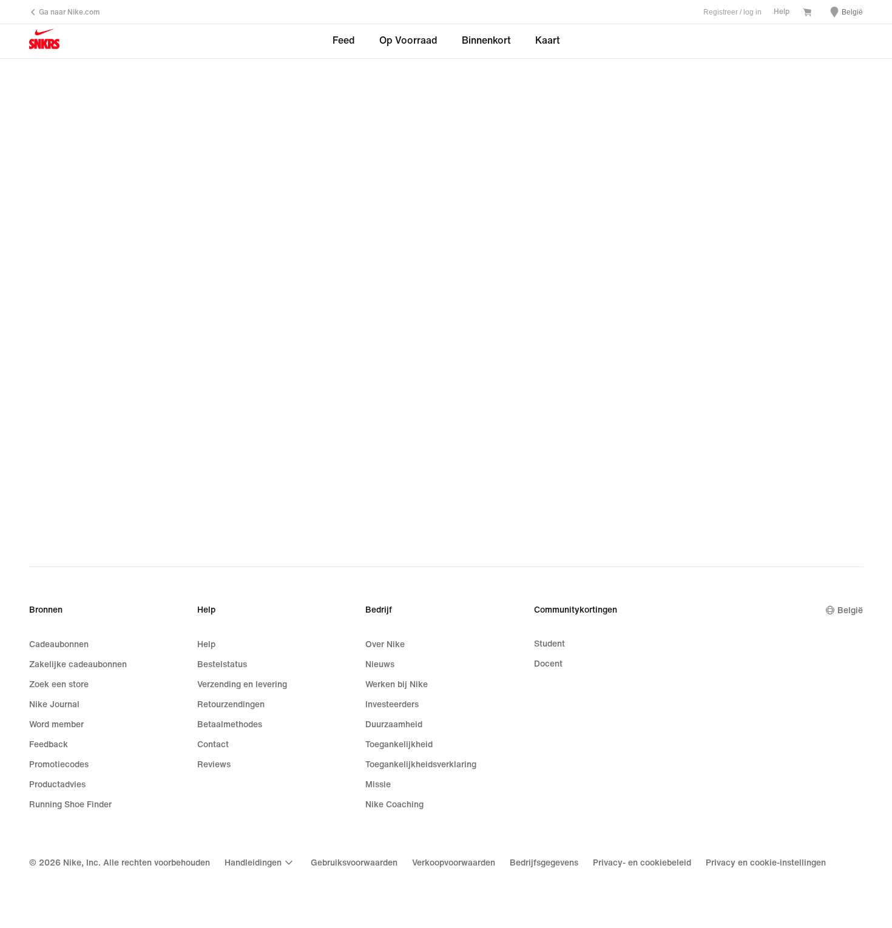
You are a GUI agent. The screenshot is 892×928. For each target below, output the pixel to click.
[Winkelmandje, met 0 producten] (807, 13)
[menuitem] (260, 862)
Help (781, 12)
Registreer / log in (732, 12)
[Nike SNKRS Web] (44, 42)
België (850, 610)
